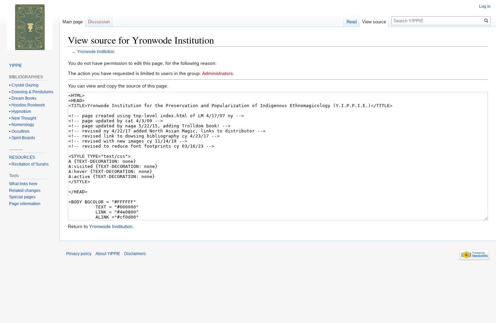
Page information (24, 203)
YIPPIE (15, 65)
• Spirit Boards (22, 137)
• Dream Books (22, 98)
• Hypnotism (20, 111)
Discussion (99, 21)
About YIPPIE (107, 253)
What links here (23, 183)
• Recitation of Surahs (29, 164)
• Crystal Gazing (23, 85)
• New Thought (22, 118)
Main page (72, 21)
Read (352, 21)
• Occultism (19, 131)
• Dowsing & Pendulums (31, 92)
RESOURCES (22, 157)
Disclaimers (135, 253)
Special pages (22, 197)
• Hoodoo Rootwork (27, 105)
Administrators (217, 73)
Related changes (24, 190)
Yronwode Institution (95, 51)
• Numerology (21, 124)
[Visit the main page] (30, 27)
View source (374, 21)
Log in (485, 6)
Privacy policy (78, 253)
